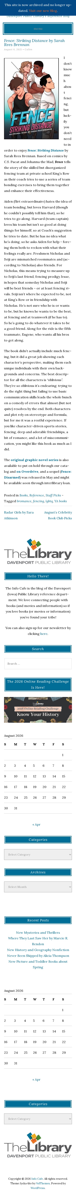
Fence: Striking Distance (46, 150)
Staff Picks (53, 495)
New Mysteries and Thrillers (38, 933)
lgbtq (49, 501)
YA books (60, 501)
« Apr (36, 824)
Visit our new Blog (43, 11)
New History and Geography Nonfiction (38, 950)
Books (23, 495)
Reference (36, 495)
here (43, 634)
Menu (38, 29)
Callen (28, 49)
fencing (38, 501)
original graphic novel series (34, 460)
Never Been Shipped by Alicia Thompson (38, 956)
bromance (24, 501)
